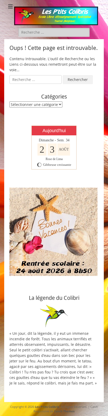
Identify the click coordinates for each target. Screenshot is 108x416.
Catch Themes (64, 411)
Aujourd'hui (54, 130)
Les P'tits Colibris (47, 407)
